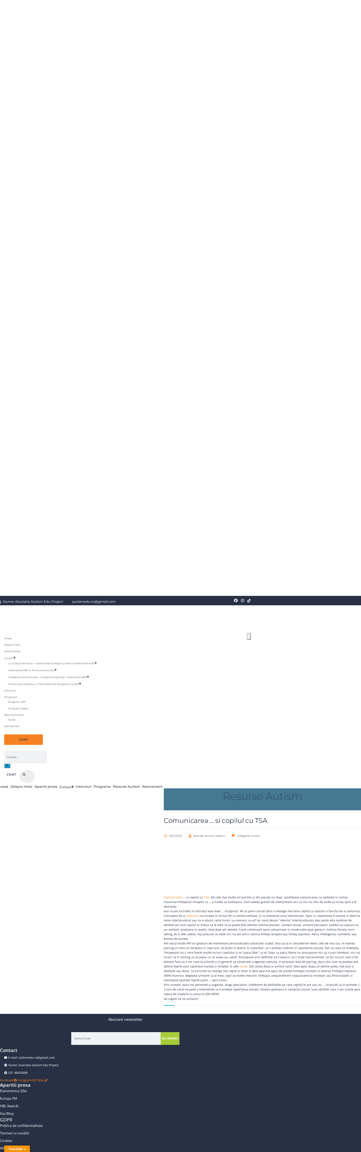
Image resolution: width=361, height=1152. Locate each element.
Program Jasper (18, 708)
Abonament (11, 726)
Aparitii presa (12, 651)
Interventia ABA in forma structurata (31, 670)
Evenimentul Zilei (13, 1091)
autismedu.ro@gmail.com (93, 601)
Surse (11, 719)
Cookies (6, 1140)
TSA (206, 897)
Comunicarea (173, 897)
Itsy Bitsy (7, 1113)
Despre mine (12, 644)
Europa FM (8, 1098)
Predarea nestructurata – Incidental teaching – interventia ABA (47, 677)
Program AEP (17, 701)
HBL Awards (9, 1106)
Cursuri (8, 658)
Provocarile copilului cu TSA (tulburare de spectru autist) (43, 684)
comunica (192, 916)
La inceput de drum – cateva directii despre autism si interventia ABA (51, 663)
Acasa (8, 638)
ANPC (4, 1148)
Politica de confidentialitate (21, 1125)
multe (243, 966)
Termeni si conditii (14, 1133)
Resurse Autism (14, 714)
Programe (10, 697)
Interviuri (10, 690)
